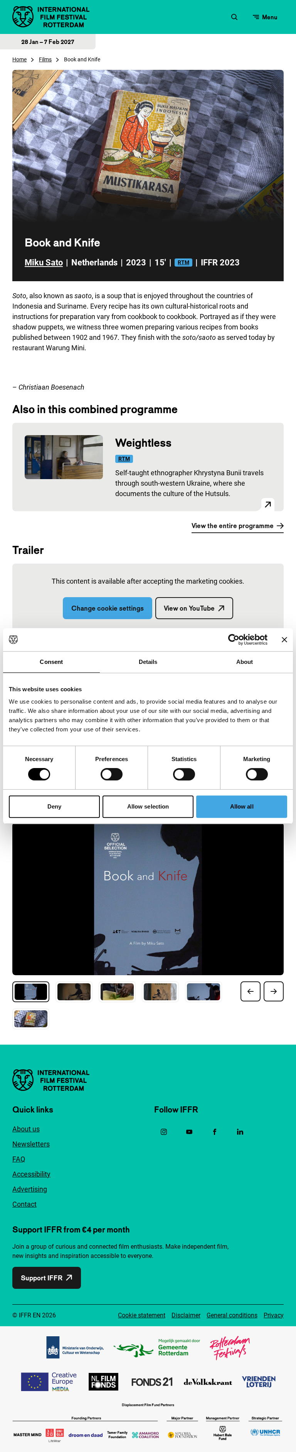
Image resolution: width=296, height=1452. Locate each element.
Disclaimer (186, 1315)
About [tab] (244, 661)
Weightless (143, 442)
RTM (183, 262)
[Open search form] (234, 17)
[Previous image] (250, 991)
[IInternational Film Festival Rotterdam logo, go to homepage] (50, 16)
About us (26, 1129)
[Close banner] (284, 639)
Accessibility (31, 1174)
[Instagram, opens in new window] (163, 1131)
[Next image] (274, 991)
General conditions (232, 1315)
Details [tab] (148, 661)
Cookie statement (141, 1315)
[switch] (112, 774)
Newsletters (31, 1144)
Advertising (29, 1189)
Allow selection (148, 806)
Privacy (274, 1315)
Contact (24, 1204)
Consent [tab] (51, 661)
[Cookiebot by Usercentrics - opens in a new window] (233, 639)
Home (19, 59)
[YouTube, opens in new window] (189, 1131)
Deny (54, 806)
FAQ (18, 1159)
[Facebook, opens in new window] (214, 1131)
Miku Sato (44, 262)
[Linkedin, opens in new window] (240, 1131)
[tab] (30, 991)
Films (45, 59)
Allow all (242, 806)
